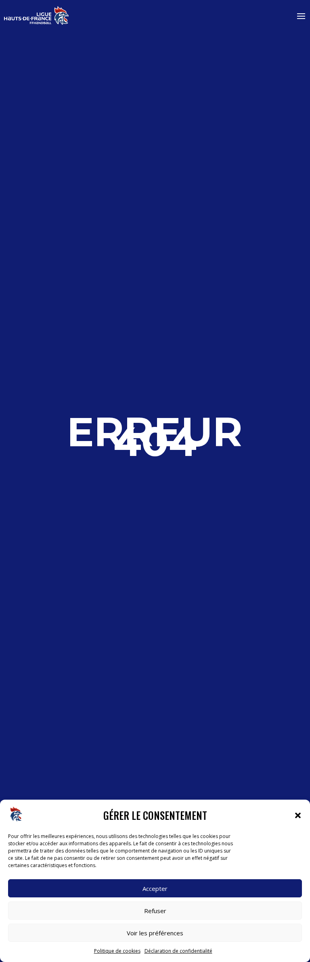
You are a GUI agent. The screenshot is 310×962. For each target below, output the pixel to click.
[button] (298, 815)
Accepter (155, 888)
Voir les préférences (155, 933)
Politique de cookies (117, 950)
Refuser (155, 911)
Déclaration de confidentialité (178, 950)
